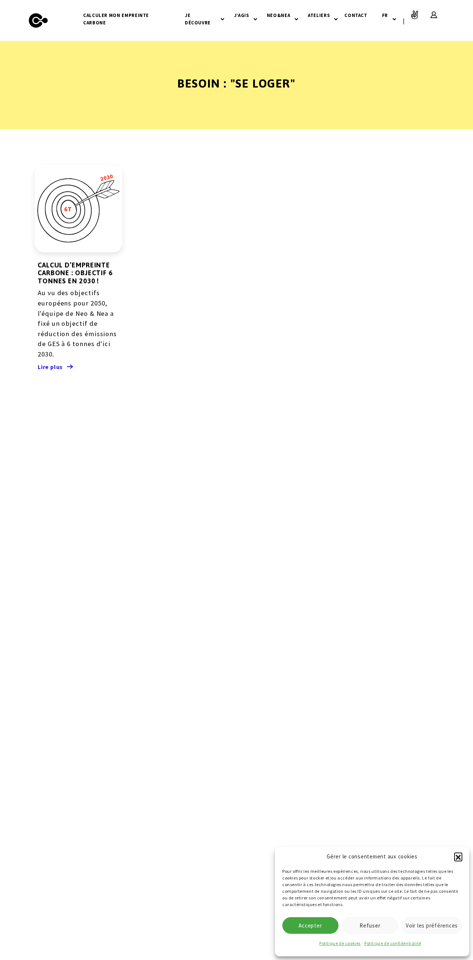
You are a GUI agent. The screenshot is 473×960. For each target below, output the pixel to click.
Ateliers (319, 15)
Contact (355, 15)
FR (385, 15)
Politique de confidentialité (392, 943)
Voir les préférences (432, 925)
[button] (458, 856)
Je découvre (198, 18)
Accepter (310, 925)
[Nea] (38, 20)
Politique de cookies (340, 943)
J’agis (241, 15)
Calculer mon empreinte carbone (116, 18)
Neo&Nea (278, 15)
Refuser (370, 925)
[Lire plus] (78, 208)
